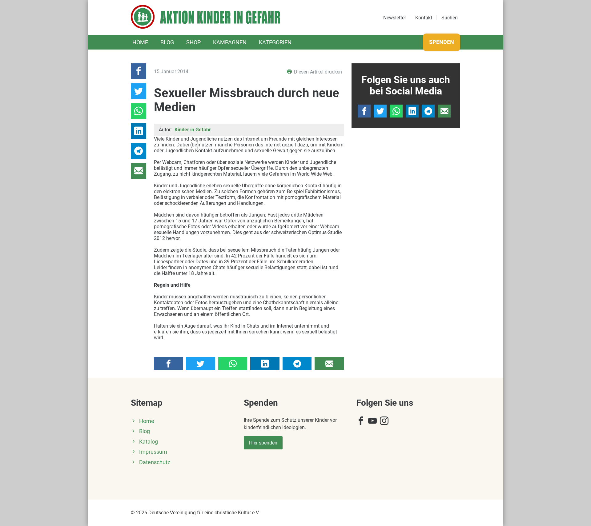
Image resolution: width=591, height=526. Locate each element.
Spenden (441, 42)
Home (140, 42)
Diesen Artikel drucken (317, 72)
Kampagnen (230, 42)
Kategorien (275, 42)
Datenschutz (154, 462)
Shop (193, 42)
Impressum (153, 452)
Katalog (148, 442)
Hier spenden (263, 443)
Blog (167, 42)
